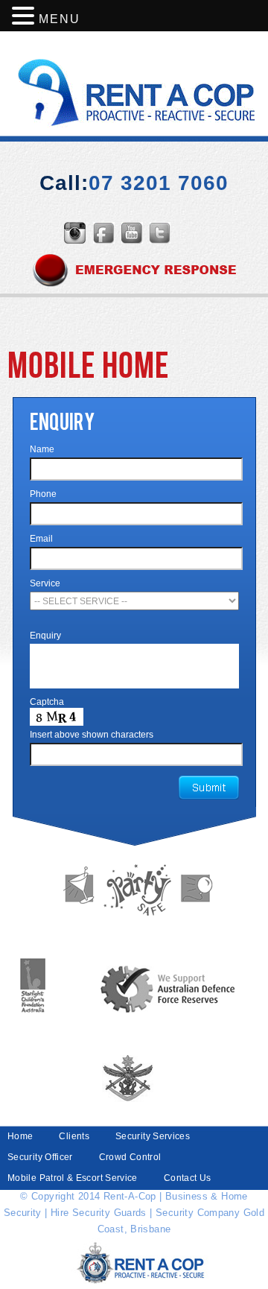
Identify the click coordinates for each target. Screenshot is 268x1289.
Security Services (152, 1136)
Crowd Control (130, 1157)
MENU (59, 19)
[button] (25, 16)
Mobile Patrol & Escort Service (72, 1178)
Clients (74, 1136)
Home (20, 1136)
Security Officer (40, 1157)
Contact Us (187, 1178)
